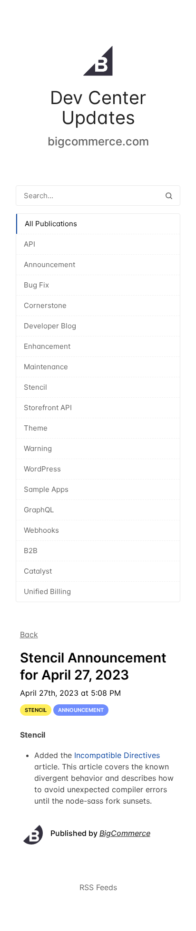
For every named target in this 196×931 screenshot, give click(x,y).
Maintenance (46, 366)
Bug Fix (36, 284)
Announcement (49, 264)
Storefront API (48, 407)
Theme (36, 427)
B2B (31, 550)
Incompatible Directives (117, 755)
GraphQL (39, 509)
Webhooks (41, 530)
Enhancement (47, 346)
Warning (38, 448)
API (29, 244)
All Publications (51, 223)
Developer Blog (50, 325)
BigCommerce (124, 833)
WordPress (42, 468)
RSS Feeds (98, 887)
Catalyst (38, 571)
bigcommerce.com (98, 141)
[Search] (169, 195)
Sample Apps (46, 489)
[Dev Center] (98, 63)
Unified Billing (47, 591)
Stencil (35, 387)
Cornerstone (45, 305)
